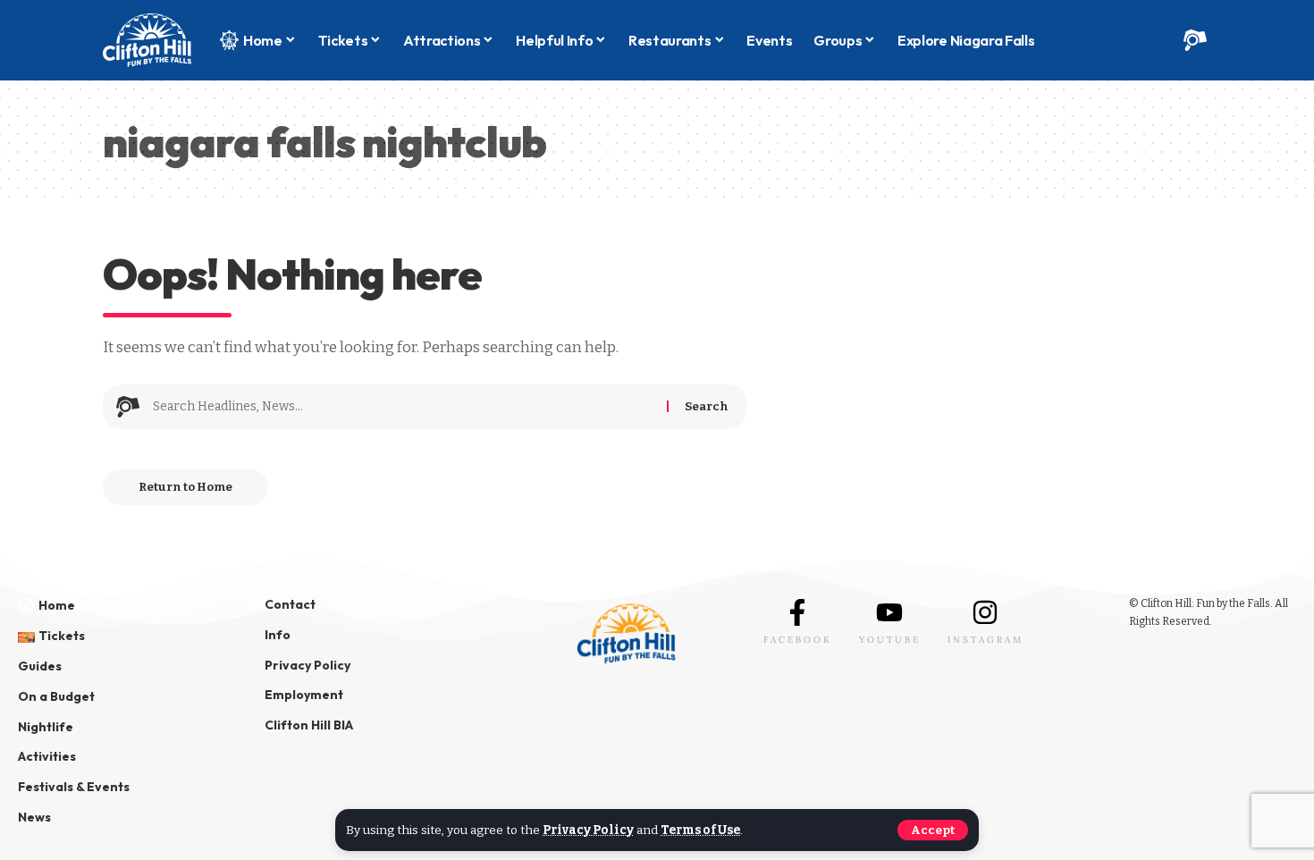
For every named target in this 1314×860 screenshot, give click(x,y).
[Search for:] (403, 406)
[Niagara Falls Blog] (147, 40)
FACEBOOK (797, 639)
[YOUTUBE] (889, 612)
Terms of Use (700, 830)
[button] (932, 830)
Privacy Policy (588, 830)
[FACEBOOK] (797, 612)
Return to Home (185, 486)
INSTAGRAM (985, 639)
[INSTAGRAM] (985, 612)
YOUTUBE (890, 639)
